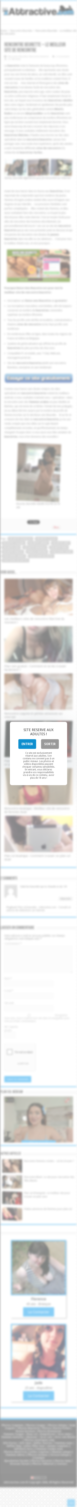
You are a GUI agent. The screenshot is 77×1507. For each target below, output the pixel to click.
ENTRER (27, 744)
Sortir (50, 744)
